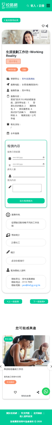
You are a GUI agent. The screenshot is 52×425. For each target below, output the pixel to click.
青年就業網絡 (28, 78)
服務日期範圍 (13, 151)
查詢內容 (11, 180)
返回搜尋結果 (11, 20)
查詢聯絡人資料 (17, 270)
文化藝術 (10, 382)
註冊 (41, 5)
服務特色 (15, 214)
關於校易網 (11, 413)
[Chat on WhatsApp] (46, 391)
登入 (33, 5)
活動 (24, 69)
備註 (12, 252)
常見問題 (25, 413)
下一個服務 (38, 301)
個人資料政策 (26, 416)
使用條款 (38, 413)
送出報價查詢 (26, 200)
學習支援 (12, 69)
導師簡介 (15, 235)
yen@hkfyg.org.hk (31, 285)
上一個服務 (13, 301)
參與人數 (11, 169)
